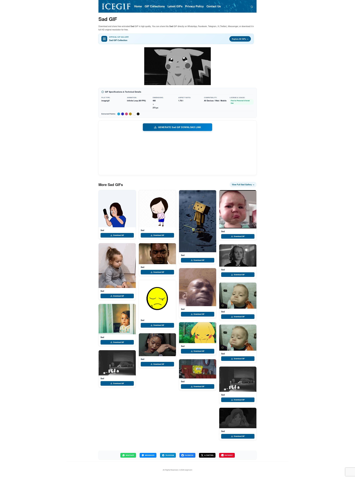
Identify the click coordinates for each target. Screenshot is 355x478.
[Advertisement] (177, 152)
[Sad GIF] (117, 208)
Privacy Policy (194, 6)
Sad (102, 230)
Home (138, 6)
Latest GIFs (175, 6)
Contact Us (213, 6)
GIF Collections (155, 6)
